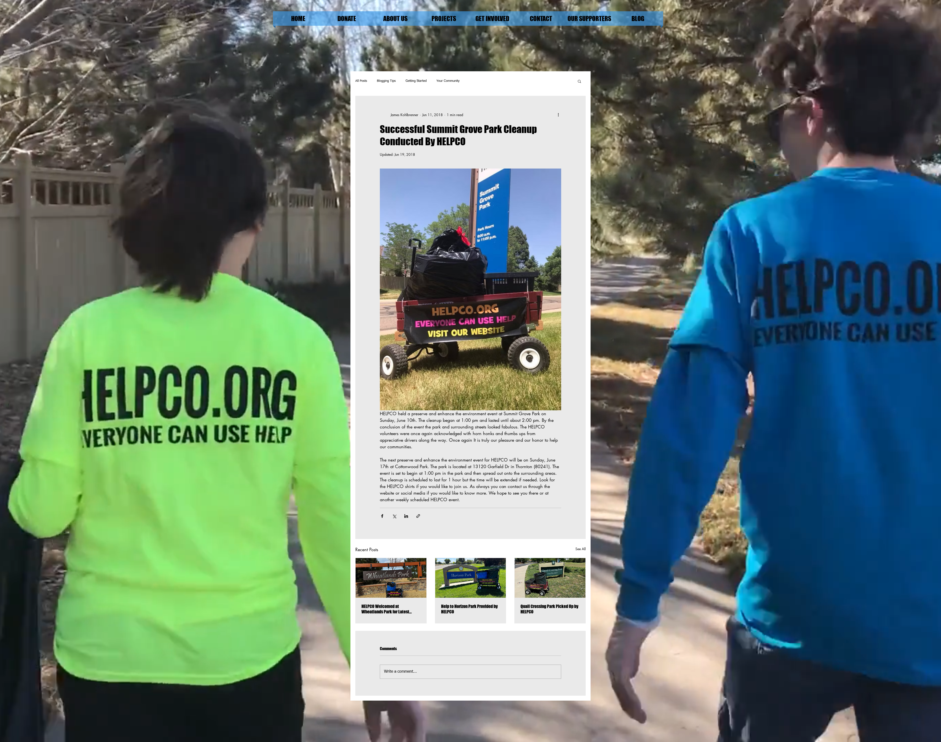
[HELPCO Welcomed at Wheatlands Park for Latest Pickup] (391, 578)
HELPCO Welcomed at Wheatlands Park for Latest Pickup (385, 609)
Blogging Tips (386, 81)
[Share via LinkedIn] (406, 516)
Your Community (447, 81)
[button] (579, 81)
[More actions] (558, 115)
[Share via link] (418, 516)
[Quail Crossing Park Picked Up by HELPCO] (550, 578)
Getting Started (416, 81)
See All (580, 549)
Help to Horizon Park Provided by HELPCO (469, 609)
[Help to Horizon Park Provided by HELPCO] (470, 578)
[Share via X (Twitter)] (394, 516)
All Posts (361, 81)
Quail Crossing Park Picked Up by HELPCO (549, 609)
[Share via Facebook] (382, 516)
